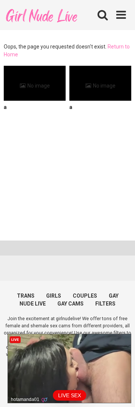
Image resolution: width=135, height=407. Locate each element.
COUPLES (85, 296)
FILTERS (105, 304)
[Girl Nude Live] (41, 15)
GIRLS (53, 296)
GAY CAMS (70, 304)
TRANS (25, 296)
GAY (113, 296)
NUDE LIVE (33, 304)
